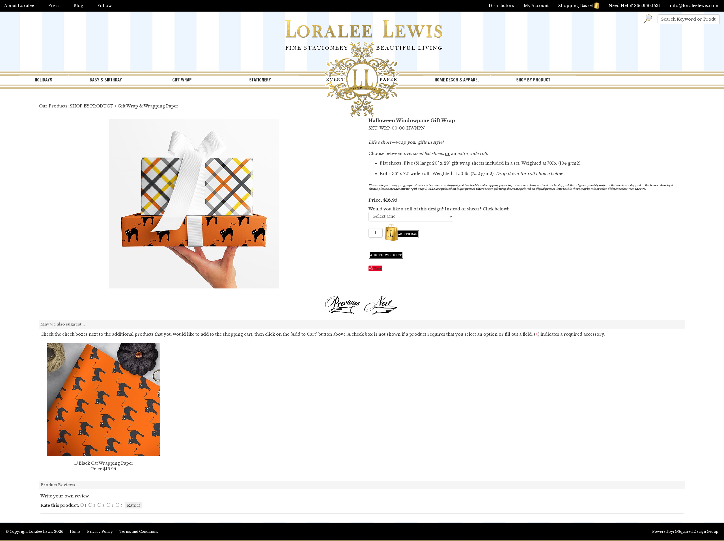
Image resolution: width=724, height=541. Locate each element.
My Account (536, 5)
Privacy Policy (100, 531)
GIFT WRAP (182, 80)
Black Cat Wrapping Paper (106, 463)
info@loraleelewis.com (694, 5)
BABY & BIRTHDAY (106, 80)
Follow (104, 5)
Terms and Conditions (138, 531)
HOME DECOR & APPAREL (457, 80)
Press (53, 5)
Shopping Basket (575, 5)
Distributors (501, 5)
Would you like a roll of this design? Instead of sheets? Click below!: (439, 209)
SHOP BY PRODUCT (533, 80)
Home (75, 531)
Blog (78, 5)
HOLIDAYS (43, 80)
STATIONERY (260, 80)
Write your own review (64, 496)
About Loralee (19, 5)
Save (377, 268)
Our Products (53, 106)
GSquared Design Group (696, 531)
